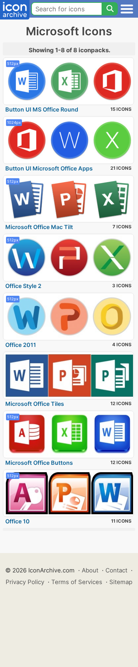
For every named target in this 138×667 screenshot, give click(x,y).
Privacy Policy (25, 581)
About (90, 570)
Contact (116, 570)
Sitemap (120, 581)
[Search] (110, 9)
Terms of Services (76, 581)
